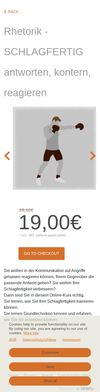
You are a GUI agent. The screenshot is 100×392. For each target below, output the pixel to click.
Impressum (71, 339)
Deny (50, 367)
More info (31, 333)
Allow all (50, 381)
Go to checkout (41, 253)
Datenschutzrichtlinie (39, 339)
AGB (12, 339)
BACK (13, 11)
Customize (50, 352)
